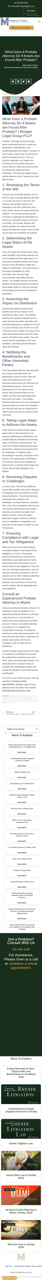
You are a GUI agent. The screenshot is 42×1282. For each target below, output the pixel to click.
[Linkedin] (36, 15)
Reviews (28, 1266)
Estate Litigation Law (22, 772)
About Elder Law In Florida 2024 (22, 783)
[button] (39, 21)
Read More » (22, 752)
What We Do (19, 1266)
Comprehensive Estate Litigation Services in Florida (21, 1110)
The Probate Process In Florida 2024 (22, 847)
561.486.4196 (21, 949)
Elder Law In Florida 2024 (22, 859)
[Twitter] (31, 15)
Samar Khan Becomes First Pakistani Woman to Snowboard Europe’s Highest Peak (22, 911)
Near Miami (21, 22)
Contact (39, 1266)
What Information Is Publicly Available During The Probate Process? (22, 895)
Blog (33, 1266)
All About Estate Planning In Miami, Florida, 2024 (21, 1211)
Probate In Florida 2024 (22, 870)
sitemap (12, 1272)
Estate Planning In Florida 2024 (22, 882)
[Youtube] (34, 15)
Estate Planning (8, 94)
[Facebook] (28, 15)
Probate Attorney (18, 21)
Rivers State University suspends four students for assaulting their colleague (22, 927)
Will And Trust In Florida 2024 (22, 808)
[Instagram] (39, 15)
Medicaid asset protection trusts (16, 691)
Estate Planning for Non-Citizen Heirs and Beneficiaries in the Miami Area (21, 1072)
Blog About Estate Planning (13, 65)
